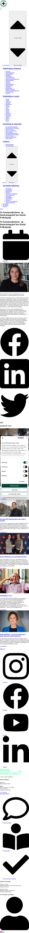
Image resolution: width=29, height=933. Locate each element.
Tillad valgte (14, 489)
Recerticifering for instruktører (12, 128)
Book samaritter (9, 132)
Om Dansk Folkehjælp (11, 185)
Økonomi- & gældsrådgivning (12, 79)
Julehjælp (8, 81)
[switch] (25, 467)
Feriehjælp (8, 71)
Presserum (8, 192)
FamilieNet (8, 75)
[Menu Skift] (0, 8)
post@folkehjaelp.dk (4, 793)
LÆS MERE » (3, 499)
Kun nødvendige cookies (14, 494)
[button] (14, 342)
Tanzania (8, 106)
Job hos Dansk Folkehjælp (11, 193)
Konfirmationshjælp (10, 72)
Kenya (7, 108)
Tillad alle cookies (14, 485)
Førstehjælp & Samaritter (12, 124)
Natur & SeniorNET (10, 77)
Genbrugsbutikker (10, 144)
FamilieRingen (9, 76)
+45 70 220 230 (3, 792)
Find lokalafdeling (10, 80)
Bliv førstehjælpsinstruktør (11, 126)
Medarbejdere (9, 191)
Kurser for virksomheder (11, 130)
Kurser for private (10, 129)
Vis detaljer (21, 481)
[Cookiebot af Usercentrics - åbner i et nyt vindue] (18, 438)
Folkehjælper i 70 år (6, 595)
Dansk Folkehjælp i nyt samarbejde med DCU (13, 556)
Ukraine (7, 99)
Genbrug (6, 141)
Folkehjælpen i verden (11, 96)
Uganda (7, 100)
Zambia (7, 105)
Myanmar (8, 103)
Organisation (8, 188)
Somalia (7, 109)
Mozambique (8, 104)
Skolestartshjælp (9, 74)
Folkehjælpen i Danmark (12, 68)
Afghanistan (8, 101)
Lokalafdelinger (9, 189)
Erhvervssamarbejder (10, 195)
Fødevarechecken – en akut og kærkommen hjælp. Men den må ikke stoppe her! (12, 635)
